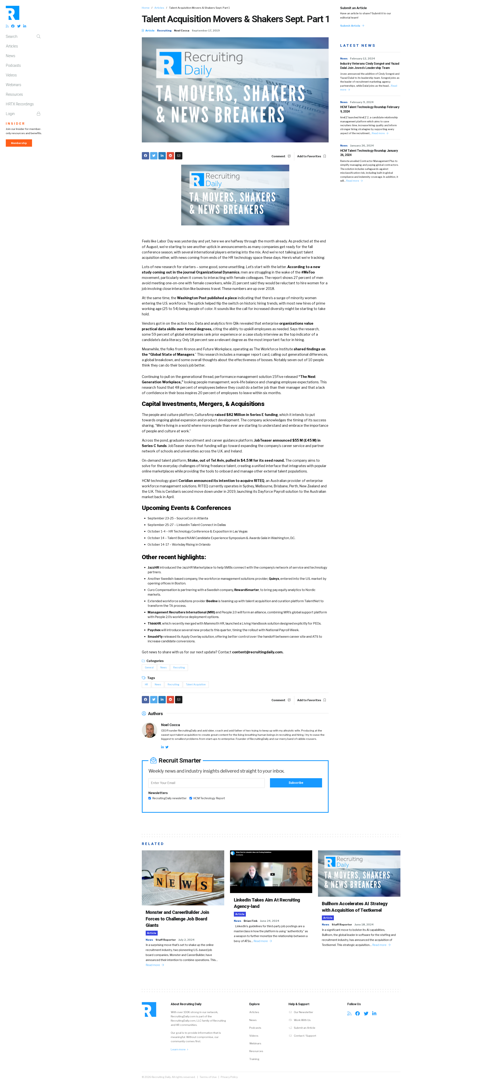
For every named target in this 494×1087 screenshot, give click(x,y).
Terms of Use (208, 1077)
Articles (12, 46)
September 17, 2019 (206, 30)
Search (11, 36)
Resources (14, 94)
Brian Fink (250, 920)
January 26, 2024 (362, 145)
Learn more (178, 1049)
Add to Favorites (309, 156)
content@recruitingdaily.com (257, 652)
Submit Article (350, 25)
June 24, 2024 (269, 920)
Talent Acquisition (196, 684)
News (10, 55)
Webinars (13, 84)
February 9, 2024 (362, 102)
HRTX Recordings (20, 104)
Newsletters (158, 793)
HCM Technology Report (209, 798)
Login (10, 113)
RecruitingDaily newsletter (169, 798)
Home (146, 7)
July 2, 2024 (186, 939)
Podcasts (13, 65)
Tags (151, 678)
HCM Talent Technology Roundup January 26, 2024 (369, 153)
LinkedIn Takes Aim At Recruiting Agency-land (267, 903)
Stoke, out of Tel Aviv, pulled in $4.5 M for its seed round (235, 460)
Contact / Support (304, 1035)
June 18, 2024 (364, 924)
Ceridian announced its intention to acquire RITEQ (221, 481)
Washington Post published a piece (207, 298)
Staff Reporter (166, 939)
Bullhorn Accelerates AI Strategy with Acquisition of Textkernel (354, 907)
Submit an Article (353, 8)
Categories (155, 661)
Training (254, 1059)
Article (150, 30)
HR (146, 684)
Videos (11, 75)
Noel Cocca (181, 30)
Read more (378, 133)
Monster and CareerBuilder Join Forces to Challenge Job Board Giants (177, 919)
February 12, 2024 (362, 58)
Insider (15, 123)
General (149, 667)
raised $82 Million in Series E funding (246, 415)
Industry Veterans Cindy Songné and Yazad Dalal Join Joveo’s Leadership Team (369, 66)
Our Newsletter (303, 1012)
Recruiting (164, 30)
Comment (279, 156)
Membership (19, 143)
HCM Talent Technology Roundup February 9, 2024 (369, 109)
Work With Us (302, 1020)
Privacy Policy (229, 1077)
